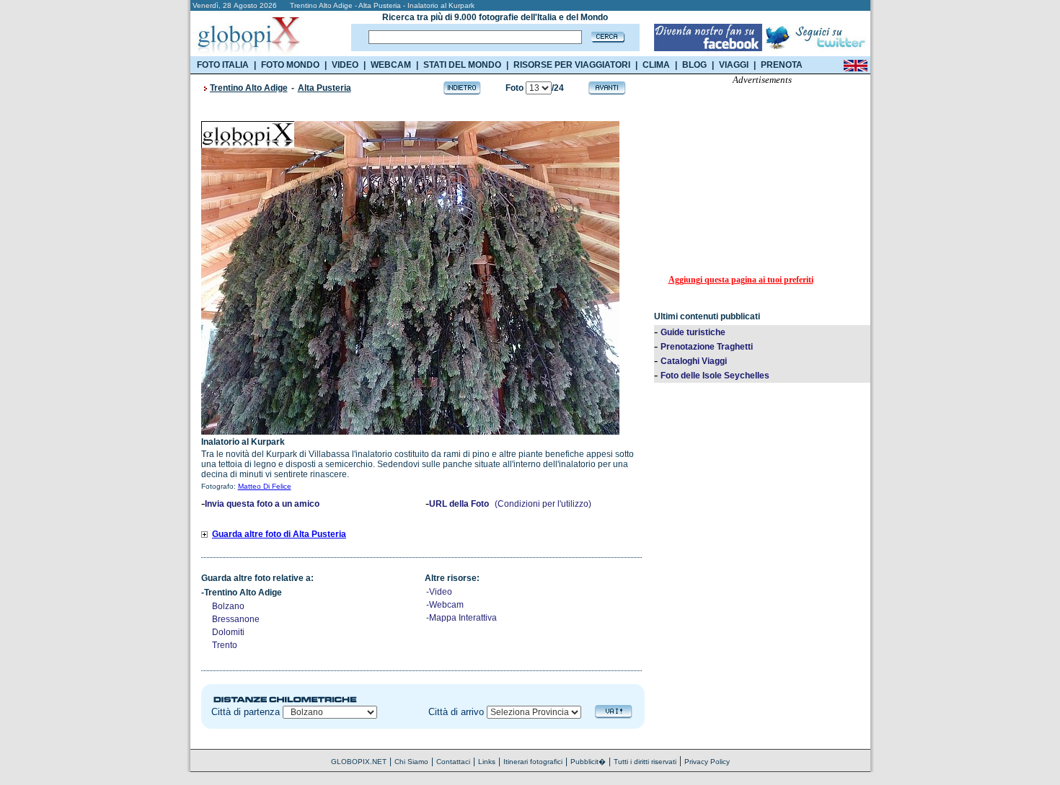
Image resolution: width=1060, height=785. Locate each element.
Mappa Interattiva (463, 618)
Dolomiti (228, 632)
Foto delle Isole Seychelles (715, 376)
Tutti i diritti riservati (645, 762)
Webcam (446, 605)
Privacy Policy (707, 762)
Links (486, 762)
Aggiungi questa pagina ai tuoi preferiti (740, 280)
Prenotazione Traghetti (707, 347)
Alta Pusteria (324, 88)
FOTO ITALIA (223, 65)
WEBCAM (391, 65)
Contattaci (453, 762)
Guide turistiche (693, 332)
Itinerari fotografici (532, 762)
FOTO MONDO (290, 65)
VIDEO (345, 65)
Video (440, 592)
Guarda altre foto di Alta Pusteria (279, 534)
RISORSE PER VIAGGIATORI (571, 65)
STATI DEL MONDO (462, 65)
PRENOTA (782, 65)
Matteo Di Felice (264, 486)
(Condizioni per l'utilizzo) (543, 504)
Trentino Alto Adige (249, 88)
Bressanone (236, 619)
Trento (224, 645)
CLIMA (656, 65)
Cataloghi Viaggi (694, 361)
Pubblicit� (588, 762)
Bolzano (228, 606)
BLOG (694, 65)
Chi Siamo (411, 762)
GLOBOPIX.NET (359, 762)
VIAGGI (733, 65)
